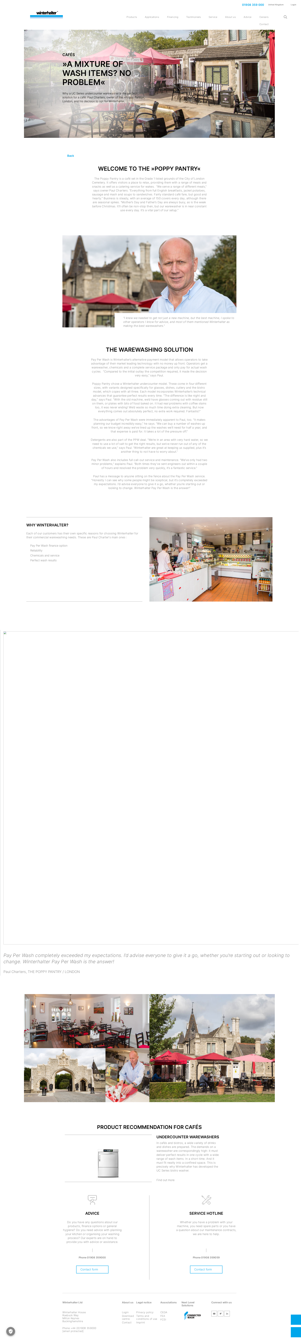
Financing (172, 17)
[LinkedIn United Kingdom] (227, 1314)
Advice (248, 17)
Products (132, 17)
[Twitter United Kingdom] (220, 1314)
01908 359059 (210, 1257)
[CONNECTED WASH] (192, 1316)
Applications (152, 17)
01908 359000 (96, 1257)
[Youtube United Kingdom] (214, 1314)
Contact (264, 24)
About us (230, 17)
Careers (264, 17)
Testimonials (193, 17)
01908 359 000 (252, 4)
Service (213, 17)
